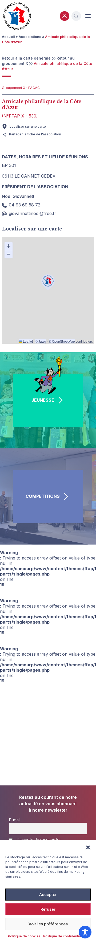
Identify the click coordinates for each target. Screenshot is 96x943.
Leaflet (27, 341)
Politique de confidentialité (64, 936)
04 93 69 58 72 (24, 205)
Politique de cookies (24, 936)
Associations (30, 36)
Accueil (8, 36)
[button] (88, 847)
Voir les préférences (48, 923)
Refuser (48, 909)
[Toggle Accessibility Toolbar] (85, 932)
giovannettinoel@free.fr (32, 213)
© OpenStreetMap (62, 341)
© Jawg (40, 341)
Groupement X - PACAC (21, 88)
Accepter (48, 894)
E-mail (14, 819)
